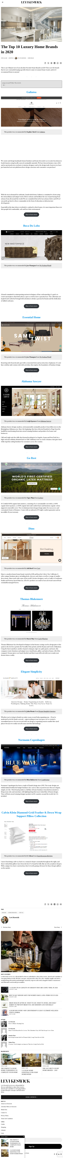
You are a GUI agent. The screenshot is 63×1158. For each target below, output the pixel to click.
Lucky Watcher (43, 639)
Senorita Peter (12, 1035)
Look (2, 1133)
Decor (4, 912)
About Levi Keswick (6, 1103)
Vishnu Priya (11, 1042)
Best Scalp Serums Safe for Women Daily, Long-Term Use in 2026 (33, 995)
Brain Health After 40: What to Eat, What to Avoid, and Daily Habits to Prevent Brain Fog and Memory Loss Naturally (32, 1004)
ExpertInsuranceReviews (45, 856)
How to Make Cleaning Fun (16, 1023)
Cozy (38, 568)
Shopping (3, 1127)
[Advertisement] (31, 148)
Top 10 (21, 912)
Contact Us (4, 1112)
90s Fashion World (45, 265)
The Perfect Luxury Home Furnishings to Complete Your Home (9, 1070)
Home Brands (13, 912)
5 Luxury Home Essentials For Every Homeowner (30, 1072)
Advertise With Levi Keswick (8, 1106)
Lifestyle (11, 58)
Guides (3, 1124)
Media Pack (4, 1109)
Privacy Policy (5, 1115)
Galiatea (42, 132)
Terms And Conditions (7, 1118)
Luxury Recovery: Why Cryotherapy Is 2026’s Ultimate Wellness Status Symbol (33, 1011)
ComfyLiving (45, 780)
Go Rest (40, 498)
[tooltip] (45, 63)
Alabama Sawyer (46, 421)
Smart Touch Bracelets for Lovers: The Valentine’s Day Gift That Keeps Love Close (31, 1030)
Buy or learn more (31, 214)
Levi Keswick (22, 58)
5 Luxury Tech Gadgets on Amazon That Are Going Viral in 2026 (33, 987)
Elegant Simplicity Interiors (47, 711)
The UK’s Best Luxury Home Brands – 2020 (51, 1069)
